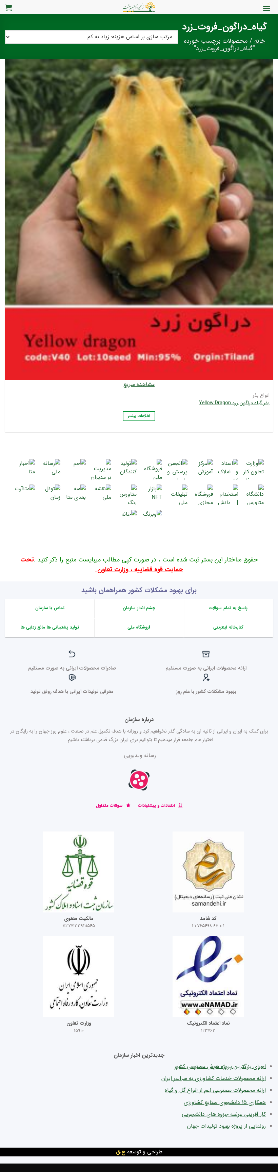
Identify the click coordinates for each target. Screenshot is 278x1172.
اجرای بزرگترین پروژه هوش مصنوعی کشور (220, 1066)
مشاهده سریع (139, 384)
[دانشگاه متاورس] (253, 495)
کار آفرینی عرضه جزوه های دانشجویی (224, 1114)
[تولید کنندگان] (126, 469)
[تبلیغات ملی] (177, 495)
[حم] (75, 469)
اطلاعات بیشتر (139, 416)
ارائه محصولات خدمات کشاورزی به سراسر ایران (213, 1078)
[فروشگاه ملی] (152, 469)
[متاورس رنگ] (126, 495)
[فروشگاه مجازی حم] (203, 495)
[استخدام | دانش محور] (228, 495)
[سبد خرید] (8, 7)
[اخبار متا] (25, 469)
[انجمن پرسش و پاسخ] (177, 469)
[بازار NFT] (152, 495)
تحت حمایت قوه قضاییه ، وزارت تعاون (101, 565)
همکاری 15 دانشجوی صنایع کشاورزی (225, 1102)
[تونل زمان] (50, 495)
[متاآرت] (25, 495)
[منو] (266, 8)
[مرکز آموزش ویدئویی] (203, 469)
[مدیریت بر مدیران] (101, 469)
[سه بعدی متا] (75, 495)
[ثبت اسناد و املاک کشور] (228, 469)
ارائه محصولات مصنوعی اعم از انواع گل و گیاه (215, 1090)
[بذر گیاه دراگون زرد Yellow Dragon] (139, 219)
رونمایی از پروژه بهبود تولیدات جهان (226, 1126)
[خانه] (126, 520)
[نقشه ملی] (101, 495)
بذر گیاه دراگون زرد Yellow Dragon (234, 403)
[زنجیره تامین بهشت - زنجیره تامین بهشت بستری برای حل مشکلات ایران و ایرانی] (139, 7)
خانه (259, 41)
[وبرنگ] (152, 520)
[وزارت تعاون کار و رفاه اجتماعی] (253, 469)
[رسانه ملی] (50, 469)
